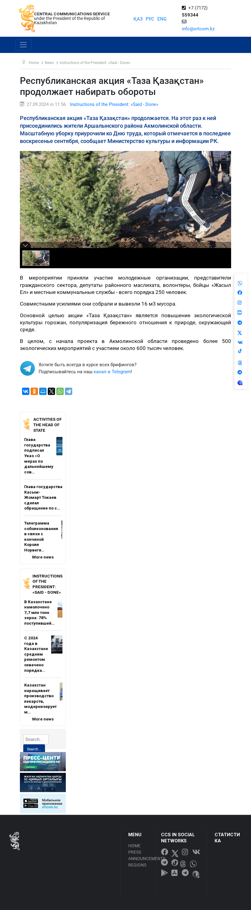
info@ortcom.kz (198, 29)
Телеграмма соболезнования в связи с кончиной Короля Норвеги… (41, 536)
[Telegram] (68, 391)
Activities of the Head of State (47, 424)
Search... (34, 749)
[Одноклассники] (34, 391)
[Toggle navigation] (23, 45)
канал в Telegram (112, 371)
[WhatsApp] (60, 391)
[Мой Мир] (43, 391)
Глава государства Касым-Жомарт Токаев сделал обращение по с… (43, 497)
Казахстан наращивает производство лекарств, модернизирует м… (40, 698)
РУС (150, 19)
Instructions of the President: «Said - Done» (114, 104)
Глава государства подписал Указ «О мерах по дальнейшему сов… (38, 455)
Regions (137, 865)
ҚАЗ (138, 19)
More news (43, 557)
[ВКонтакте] (25, 391)
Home (134, 845)
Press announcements (140, 855)
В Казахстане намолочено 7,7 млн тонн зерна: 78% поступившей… (39, 612)
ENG (162, 19)
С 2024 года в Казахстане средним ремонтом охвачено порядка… (36, 653)
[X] (51, 391)
